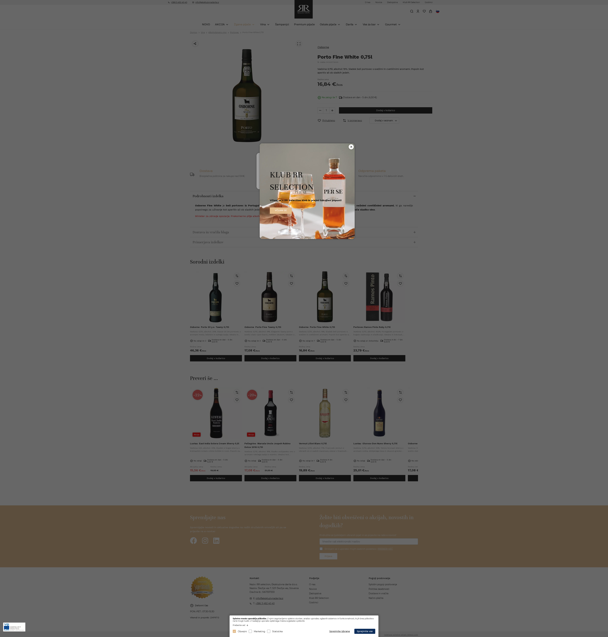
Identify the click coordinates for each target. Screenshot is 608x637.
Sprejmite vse (365, 631)
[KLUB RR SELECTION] (307, 238)
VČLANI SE (281, 210)
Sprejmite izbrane (339, 631)
